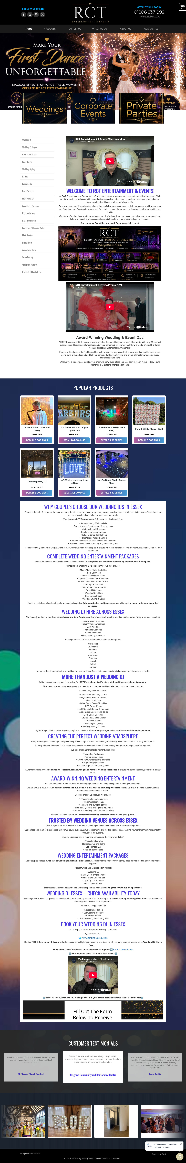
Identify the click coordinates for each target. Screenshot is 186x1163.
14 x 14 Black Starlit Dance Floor (111, 481)
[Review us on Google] (30, 14)
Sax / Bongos (27, 161)
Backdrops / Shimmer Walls (33, 227)
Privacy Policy (87, 1158)
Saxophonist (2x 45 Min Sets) (37, 429)
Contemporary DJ (37, 481)
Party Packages (28, 191)
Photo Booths (27, 235)
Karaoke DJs (27, 183)
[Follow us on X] (42, 14)
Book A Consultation (123, 949)
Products (50, 29)
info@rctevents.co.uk (149, 16)
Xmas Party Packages (30, 205)
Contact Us (151, 29)
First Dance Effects (29, 154)
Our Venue (75, 29)
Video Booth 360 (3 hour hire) (111, 429)
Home (29, 29)
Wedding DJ (27, 139)
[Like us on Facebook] (23, 14)
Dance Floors (27, 242)
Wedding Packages (29, 147)
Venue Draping (27, 257)
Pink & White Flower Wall (149, 429)
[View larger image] (23, 1121)
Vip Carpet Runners (29, 264)
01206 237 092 (149, 12)
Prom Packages (28, 198)
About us (126, 29)
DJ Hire (25, 176)
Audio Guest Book (29, 250)
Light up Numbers (29, 220)
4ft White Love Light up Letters (74, 481)
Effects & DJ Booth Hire (31, 272)
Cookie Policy (75, 1158)
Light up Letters (28, 213)
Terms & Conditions (102, 1158)
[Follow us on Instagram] (36, 14)
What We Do (100, 29)
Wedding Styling (28, 169)
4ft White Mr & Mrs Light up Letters (74, 429)
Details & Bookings (37, 440)
